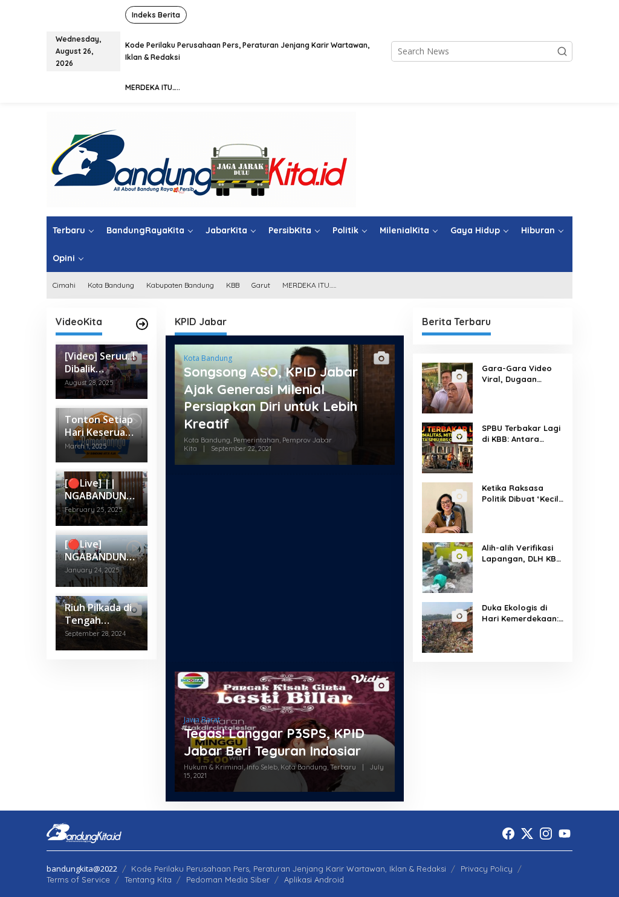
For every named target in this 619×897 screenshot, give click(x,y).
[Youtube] (564, 833)
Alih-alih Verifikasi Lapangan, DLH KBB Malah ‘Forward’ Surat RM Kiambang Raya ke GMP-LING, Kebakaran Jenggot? (522, 553)
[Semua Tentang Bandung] (201, 158)
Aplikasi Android (314, 879)
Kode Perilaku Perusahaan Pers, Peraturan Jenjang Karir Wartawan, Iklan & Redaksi (288, 868)
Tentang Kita (148, 879)
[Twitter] (527, 833)
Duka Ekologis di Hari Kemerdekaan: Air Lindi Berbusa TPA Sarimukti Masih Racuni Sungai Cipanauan (521, 613)
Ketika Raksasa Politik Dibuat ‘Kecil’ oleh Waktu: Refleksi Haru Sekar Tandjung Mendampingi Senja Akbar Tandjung (522, 493)
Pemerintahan (256, 440)
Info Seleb (262, 767)
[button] (562, 51)
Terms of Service (78, 879)
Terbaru (343, 767)
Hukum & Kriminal (214, 767)
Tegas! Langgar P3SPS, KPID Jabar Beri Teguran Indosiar (274, 742)
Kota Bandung (208, 358)
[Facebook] (508, 833)
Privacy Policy (487, 868)
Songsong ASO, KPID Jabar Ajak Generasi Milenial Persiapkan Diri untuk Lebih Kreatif (271, 397)
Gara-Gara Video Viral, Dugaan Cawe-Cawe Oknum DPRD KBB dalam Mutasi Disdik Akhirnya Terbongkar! (520, 373)
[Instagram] (546, 833)
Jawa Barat (202, 719)
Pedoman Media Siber (228, 879)
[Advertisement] (285, 568)
